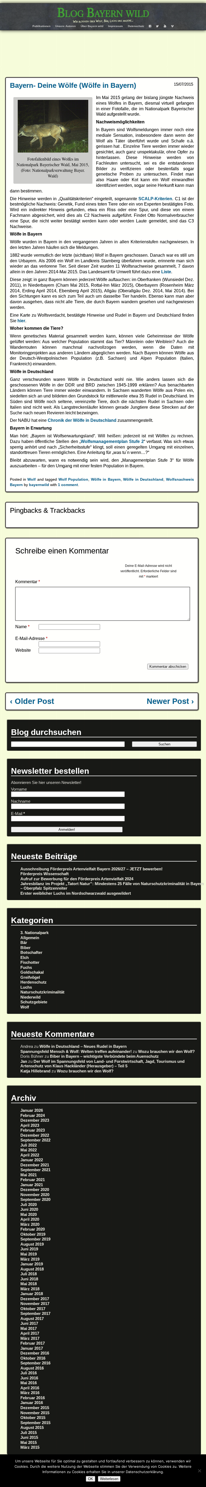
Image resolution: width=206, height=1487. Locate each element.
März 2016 (29, 1392)
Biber (25, 947)
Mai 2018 (28, 1283)
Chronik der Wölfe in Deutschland (82, 420)
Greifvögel (30, 977)
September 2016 (35, 1363)
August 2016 (32, 1368)
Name (22, 626)
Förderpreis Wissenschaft (44, 873)
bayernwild (39, 485)
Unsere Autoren (65, 26)
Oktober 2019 (32, 1234)
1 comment (68, 485)
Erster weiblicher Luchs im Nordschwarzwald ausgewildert (75, 893)
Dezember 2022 (34, 1135)
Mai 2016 (28, 1382)
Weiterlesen (109, 1479)
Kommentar (27, 581)
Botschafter (31, 952)
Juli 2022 (28, 1145)
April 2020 (29, 1219)
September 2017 (35, 1313)
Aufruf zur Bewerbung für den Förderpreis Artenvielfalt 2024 (76, 879)
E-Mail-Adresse (31, 638)
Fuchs (26, 967)
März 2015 (29, 1447)
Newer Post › (170, 701)
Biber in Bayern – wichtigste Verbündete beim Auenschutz (104, 1056)
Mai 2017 (28, 1328)
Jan (23, 1061)
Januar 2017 (31, 1348)
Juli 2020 (28, 1204)
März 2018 (29, 1289)
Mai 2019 (28, 1254)
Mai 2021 (28, 1175)
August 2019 (32, 1244)
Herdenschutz (33, 982)
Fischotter (29, 962)
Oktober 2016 (32, 1358)
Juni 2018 (29, 1279)
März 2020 (29, 1224)
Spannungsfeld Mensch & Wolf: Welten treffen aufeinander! (76, 1051)
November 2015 (34, 1412)
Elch (24, 957)
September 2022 (35, 1140)
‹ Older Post (32, 701)
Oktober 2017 (32, 1308)
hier (21, 320)
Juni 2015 (29, 1437)
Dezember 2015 (34, 1407)
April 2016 (29, 1388)
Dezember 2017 (34, 1298)
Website (23, 650)
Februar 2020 (32, 1229)
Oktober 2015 (32, 1417)
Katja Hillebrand (35, 1071)
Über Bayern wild (92, 26)
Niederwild (30, 997)
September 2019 (35, 1239)
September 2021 (35, 1169)
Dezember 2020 (34, 1189)
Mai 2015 (28, 1442)
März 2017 (29, 1338)
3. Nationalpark (34, 932)
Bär (23, 942)
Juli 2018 (28, 1274)
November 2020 (34, 1194)
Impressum (115, 26)
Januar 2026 (31, 1110)
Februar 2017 (32, 1343)
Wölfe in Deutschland (143, 479)
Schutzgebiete (33, 1002)
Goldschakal (32, 972)
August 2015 (32, 1427)
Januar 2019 (31, 1264)
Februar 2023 (32, 1130)
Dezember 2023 (34, 1120)
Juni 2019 (29, 1249)
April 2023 (29, 1125)
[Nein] (199, 1470)
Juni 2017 (29, 1323)
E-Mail (18, 813)
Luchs (26, 987)
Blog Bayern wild (103, 12)
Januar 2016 (31, 1402)
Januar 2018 (31, 1293)
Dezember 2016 (34, 1353)
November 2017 (34, 1303)
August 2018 (32, 1269)
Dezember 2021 (34, 1165)
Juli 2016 (28, 1373)
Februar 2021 (32, 1179)
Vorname (19, 789)
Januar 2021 (31, 1184)
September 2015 (35, 1422)
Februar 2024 (32, 1115)
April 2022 (29, 1155)
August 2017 (32, 1318)
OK (90, 1479)
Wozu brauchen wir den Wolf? (166, 1051)
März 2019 (29, 1259)
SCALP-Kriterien (155, 198)
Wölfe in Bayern (106, 479)
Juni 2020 (29, 1209)
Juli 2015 (28, 1432)
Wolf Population (73, 479)
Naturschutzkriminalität (42, 992)
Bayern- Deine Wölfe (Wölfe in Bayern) (73, 85)
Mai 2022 (28, 1150)
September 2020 (35, 1199)
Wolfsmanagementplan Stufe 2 (112, 441)
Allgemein (29, 937)
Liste (166, 272)
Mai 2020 (28, 1214)
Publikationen (41, 26)
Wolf (31, 479)
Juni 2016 (29, 1378)
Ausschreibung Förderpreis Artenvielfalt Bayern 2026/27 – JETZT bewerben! (91, 869)
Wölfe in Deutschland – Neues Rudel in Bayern (83, 1046)
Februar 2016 (32, 1397)
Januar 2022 (31, 1160)
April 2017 (29, 1333)
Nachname (20, 801)
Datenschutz (136, 26)
